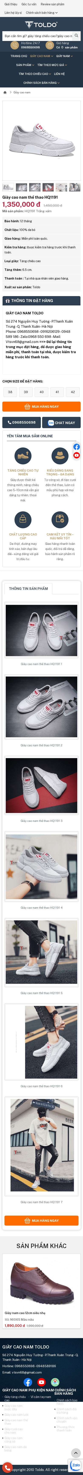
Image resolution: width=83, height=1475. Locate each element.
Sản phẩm (24, 65)
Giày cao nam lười (16, 1414)
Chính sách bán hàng (40, 12)
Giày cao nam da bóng (15, 1448)
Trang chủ (18, 56)
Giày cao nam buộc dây (13, 1407)
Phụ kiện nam (41, 1390)
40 (42, 392)
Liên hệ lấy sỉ (13, 12)
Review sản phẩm (52, 4)
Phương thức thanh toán (66, 1428)
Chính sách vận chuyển (67, 1419)
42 (73, 392)
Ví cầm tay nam (41, 1397)
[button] (5, 187)
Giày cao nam (40, 56)
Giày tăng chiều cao (15, 1398)
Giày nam (63, 56)
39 (26, 392)
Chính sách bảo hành (67, 1402)
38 (10, 392)
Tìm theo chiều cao (34, 74)
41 (57, 392)
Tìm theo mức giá (51, 65)
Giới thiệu (10, 4)
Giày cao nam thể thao (16, 1422)
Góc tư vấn (28, 4)
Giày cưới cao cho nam (13, 1430)
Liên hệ (59, 74)
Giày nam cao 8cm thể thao (24, 1313)
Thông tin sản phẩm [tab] (28, 589)
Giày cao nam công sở (13, 1439)
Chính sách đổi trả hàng (67, 1411)
